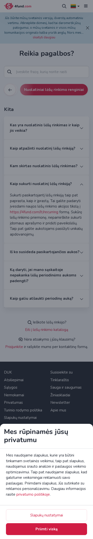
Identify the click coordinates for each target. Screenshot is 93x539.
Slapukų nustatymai (46, 515)
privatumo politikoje (33, 494)
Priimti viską (46, 529)
